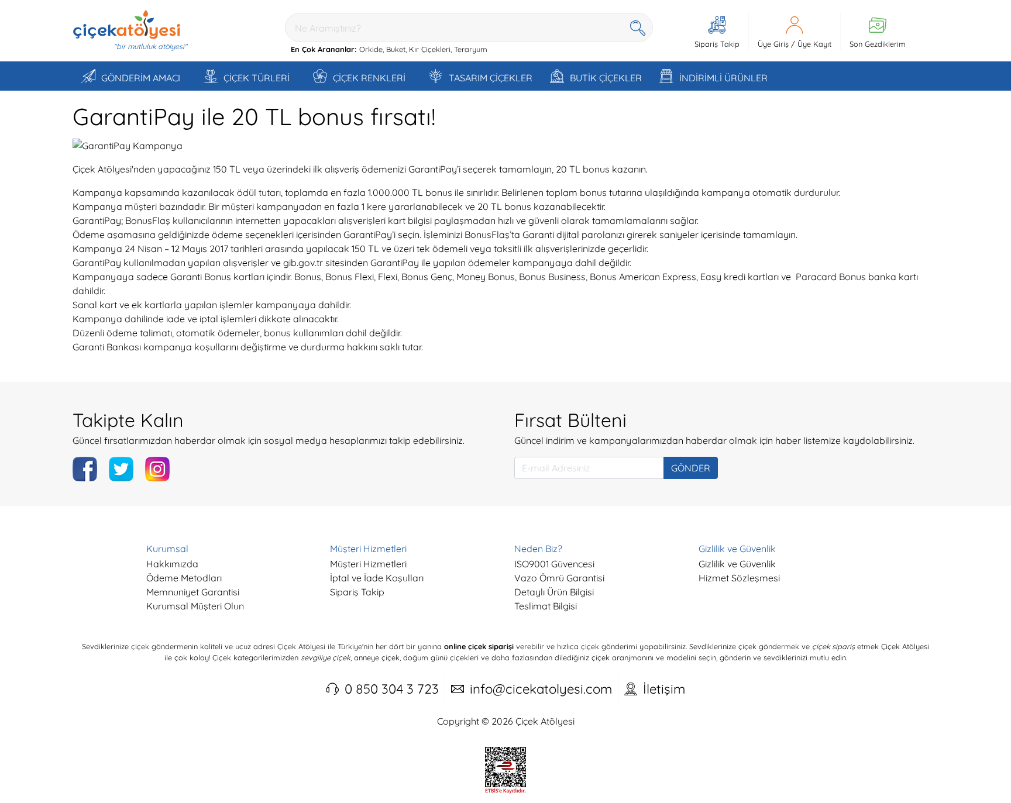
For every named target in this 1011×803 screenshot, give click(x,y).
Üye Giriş (773, 44)
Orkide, (371, 49)
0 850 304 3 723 (392, 689)
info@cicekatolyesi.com (541, 689)
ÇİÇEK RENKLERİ (369, 78)
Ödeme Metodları (184, 578)
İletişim (664, 689)
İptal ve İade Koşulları (377, 578)
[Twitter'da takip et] (121, 469)
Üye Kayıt (814, 44)
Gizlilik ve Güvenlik (737, 564)
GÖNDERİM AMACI (140, 78)
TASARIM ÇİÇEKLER (490, 78)
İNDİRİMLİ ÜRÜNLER (723, 78)
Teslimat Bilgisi (545, 606)
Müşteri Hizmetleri (368, 564)
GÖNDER (690, 468)
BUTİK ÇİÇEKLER (606, 78)
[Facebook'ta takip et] (85, 469)
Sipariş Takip (357, 592)
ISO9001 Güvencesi (554, 564)
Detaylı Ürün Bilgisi (554, 592)
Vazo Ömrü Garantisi (559, 578)
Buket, (396, 49)
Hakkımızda (172, 564)
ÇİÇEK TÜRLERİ (256, 78)
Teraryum (470, 49)
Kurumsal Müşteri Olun (195, 606)
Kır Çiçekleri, (430, 49)
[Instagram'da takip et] (157, 469)
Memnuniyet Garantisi (192, 592)
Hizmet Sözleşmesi (739, 578)
